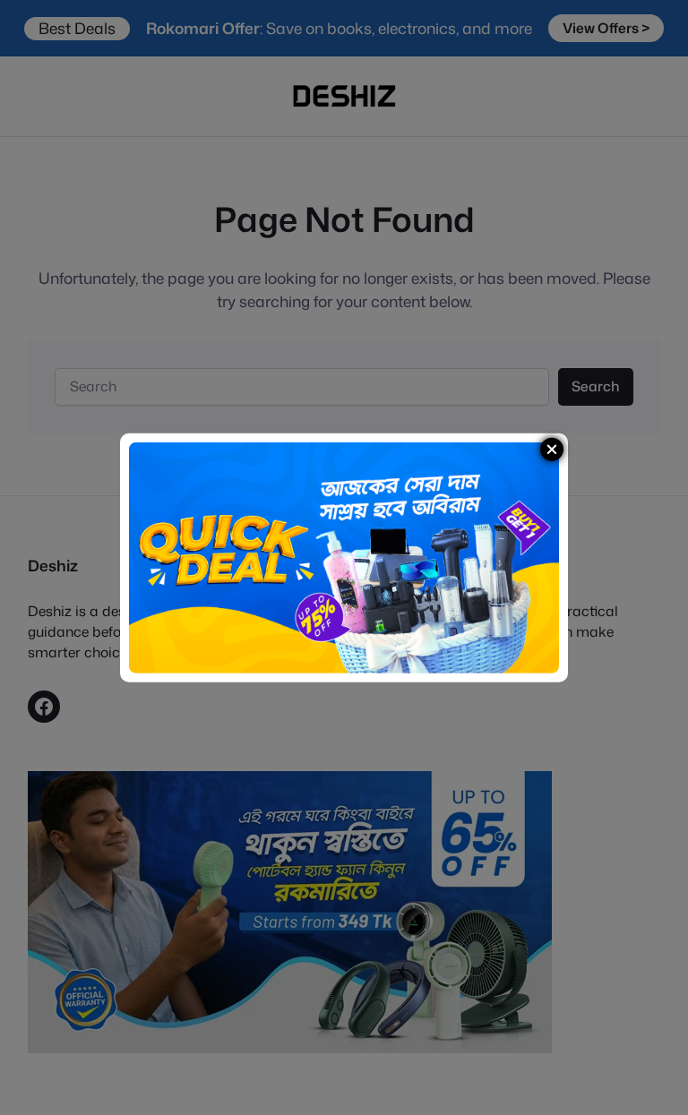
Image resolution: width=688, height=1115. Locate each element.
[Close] (551, 448)
